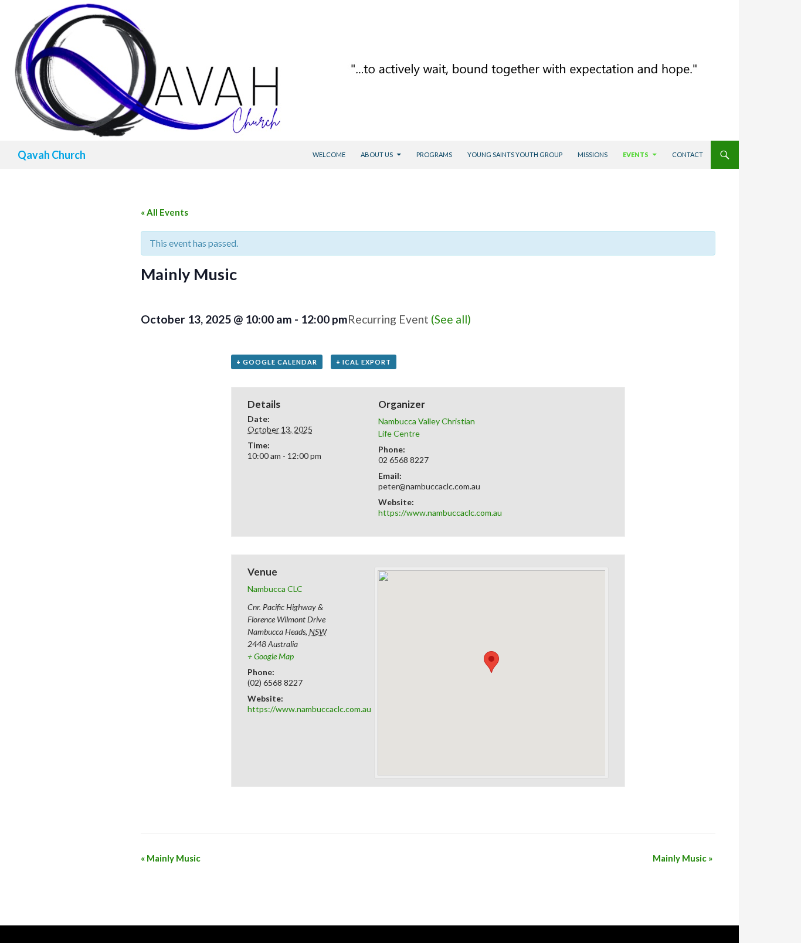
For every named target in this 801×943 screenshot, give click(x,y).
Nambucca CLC (275, 589)
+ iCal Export (363, 362)
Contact (687, 154)
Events (636, 154)
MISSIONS (592, 154)
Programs (434, 154)
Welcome (329, 154)
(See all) (451, 319)
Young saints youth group (514, 154)
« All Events (164, 212)
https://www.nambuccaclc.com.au (440, 513)
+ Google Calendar (276, 362)
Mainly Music (171, 858)
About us (377, 154)
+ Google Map (270, 656)
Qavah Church (52, 154)
